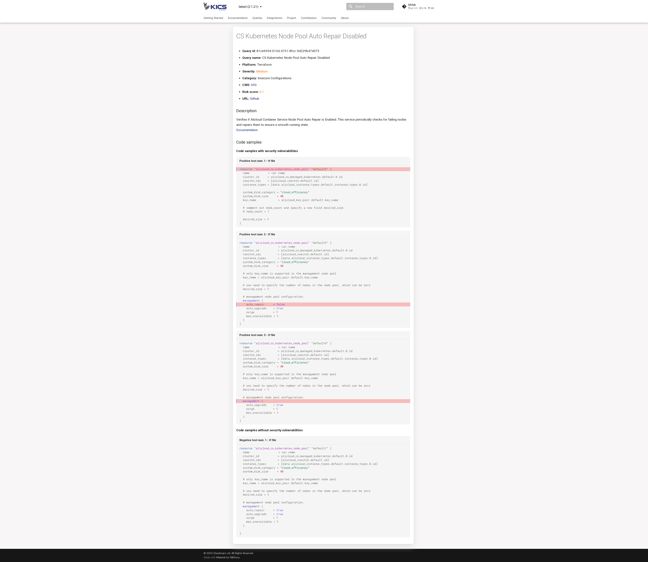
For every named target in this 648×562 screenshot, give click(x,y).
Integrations (274, 18)
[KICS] (215, 6)
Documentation (238, 18)
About (345, 18)
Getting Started (213, 18)
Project (291, 18)
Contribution (309, 18)
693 (254, 85)
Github (254, 99)
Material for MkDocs (228, 557)
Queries (257, 18)
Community (328, 18)
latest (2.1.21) (248, 7)
